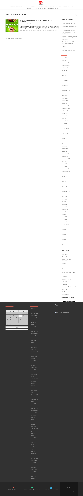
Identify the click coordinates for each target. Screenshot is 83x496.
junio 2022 (64, 143)
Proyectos (26, 6)
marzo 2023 (65, 120)
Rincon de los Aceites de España (69, 286)
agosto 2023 (65, 113)
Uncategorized (65, 294)
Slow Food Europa (66, 305)
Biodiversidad (19, 6)
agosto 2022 (65, 138)
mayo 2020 (64, 178)
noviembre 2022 (66, 131)
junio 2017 (64, 211)
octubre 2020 (65, 173)
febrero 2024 (65, 100)
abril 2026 (64, 60)
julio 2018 (64, 196)
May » (16, 329)
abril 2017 (64, 216)
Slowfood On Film (66, 291)
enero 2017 (64, 221)
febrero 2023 (65, 123)
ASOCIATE (58, 6)
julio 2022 (64, 141)
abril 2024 (64, 95)
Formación (32, 6)
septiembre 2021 (66, 158)
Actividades (12, 6)
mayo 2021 (64, 163)
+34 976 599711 (46, 489)
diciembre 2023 (65, 105)
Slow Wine (64, 289)
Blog (42, 6)
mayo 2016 (64, 229)
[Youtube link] (70, 487)
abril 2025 (64, 75)
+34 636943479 (54, 489)
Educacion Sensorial (66, 279)
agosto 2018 (65, 194)
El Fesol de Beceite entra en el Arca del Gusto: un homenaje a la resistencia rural (69, 32)
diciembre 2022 (65, 128)
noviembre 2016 (66, 226)
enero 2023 (64, 125)
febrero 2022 (65, 148)
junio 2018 (64, 199)
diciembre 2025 (65, 62)
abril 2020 (64, 181)
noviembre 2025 (66, 65)
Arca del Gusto (65, 256)
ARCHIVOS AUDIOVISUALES (34, 8)
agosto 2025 (65, 72)
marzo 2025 (65, 78)
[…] (56, 30)
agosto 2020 (65, 176)
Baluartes (64, 263)
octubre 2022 (65, 133)
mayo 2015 (64, 234)
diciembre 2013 (65, 242)
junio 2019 (64, 186)
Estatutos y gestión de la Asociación (50, 8)
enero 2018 (64, 206)
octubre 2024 (65, 88)
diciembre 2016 (65, 224)
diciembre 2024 (65, 83)
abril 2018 (64, 204)
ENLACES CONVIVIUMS (68, 6)
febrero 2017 (65, 219)
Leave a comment (18, 38)
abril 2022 (64, 146)
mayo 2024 (64, 93)
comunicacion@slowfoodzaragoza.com (32, 490)
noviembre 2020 (66, 171)
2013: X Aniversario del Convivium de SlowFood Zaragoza (36, 20)
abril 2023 (64, 118)
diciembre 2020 (65, 168)
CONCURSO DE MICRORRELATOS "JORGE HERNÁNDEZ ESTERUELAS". (69, 272)
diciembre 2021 (65, 153)
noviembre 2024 (66, 85)
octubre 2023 (65, 110)
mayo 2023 (64, 115)
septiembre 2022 (66, 136)
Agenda (38, 6)
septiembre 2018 (66, 191)
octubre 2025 (65, 67)
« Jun (17, 327)
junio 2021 (64, 161)
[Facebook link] (67, 487)
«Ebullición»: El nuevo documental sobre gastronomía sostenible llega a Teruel (69, 38)
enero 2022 (64, 151)
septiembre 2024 (66, 90)
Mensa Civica (64, 312)
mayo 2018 (64, 201)
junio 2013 (64, 244)
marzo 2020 (65, 184)
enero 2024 (64, 103)
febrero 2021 (65, 166)
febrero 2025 (65, 80)
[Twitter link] (69, 487)
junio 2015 (64, 231)
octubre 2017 (65, 209)
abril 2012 (64, 247)
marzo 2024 (65, 98)
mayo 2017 (64, 214)
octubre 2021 (65, 156)
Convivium (12, 38)
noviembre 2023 (66, 108)
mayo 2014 (64, 239)
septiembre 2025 (66, 70)
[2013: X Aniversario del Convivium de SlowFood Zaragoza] (12, 25)
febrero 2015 (65, 237)
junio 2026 (64, 57)
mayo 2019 (64, 189)
